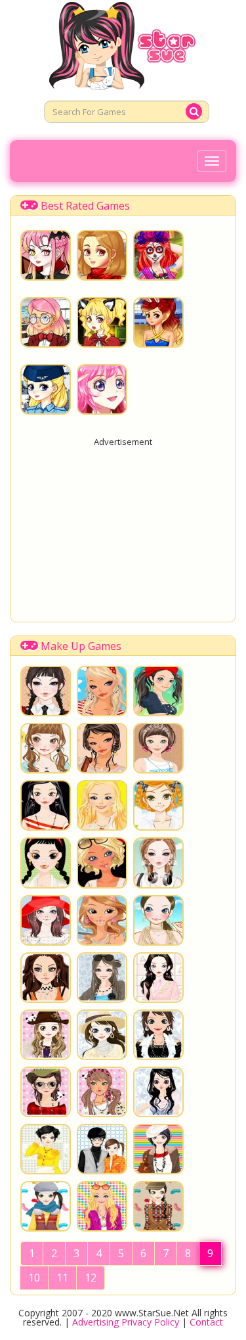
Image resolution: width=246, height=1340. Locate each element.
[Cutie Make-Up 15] (46, 1092)
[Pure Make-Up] (102, 255)
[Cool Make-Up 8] (102, 805)
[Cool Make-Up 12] (46, 748)
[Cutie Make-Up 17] (102, 1035)
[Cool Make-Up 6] (46, 863)
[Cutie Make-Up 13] (158, 1092)
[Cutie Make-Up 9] (46, 1206)
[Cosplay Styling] (46, 255)
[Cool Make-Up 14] (102, 691)
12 (90, 1277)
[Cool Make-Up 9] (46, 805)
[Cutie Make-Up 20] (102, 978)
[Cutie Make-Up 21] (46, 978)
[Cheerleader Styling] (158, 322)
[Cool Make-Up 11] (102, 748)
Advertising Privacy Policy (125, 1322)
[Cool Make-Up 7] (158, 805)
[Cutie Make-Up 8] (102, 1206)
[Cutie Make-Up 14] (102, 1092)
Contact (206, 1322)
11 (62, 1277)
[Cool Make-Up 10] (158, 748)
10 (34, 1277)
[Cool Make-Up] (158, 920)
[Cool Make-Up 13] (158, 691)
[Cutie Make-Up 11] (102, 1149)
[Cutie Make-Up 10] (158, 1149)
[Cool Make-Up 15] (46, 691)
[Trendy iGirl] (102, 389)
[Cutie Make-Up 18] (46, 1035)
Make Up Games (81, 646)
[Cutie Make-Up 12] (46, 1149)
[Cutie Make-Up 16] (158, 1035)
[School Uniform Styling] (46, 322)
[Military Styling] (46, 389)
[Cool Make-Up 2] (102, 920)
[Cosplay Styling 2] (102, 322)
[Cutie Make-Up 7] (158, 1206)
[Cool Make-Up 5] (102, 863)
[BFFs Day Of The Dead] (158, 255)
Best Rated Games (85, 205)
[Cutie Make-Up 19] (158, 978)
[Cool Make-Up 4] (158, 863)
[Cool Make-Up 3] (46, 920)
